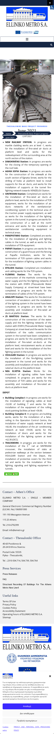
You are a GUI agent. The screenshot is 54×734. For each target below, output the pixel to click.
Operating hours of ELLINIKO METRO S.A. (22, 614)
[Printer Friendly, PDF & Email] (11, 474)
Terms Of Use (9, 601)
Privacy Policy (10, 604)
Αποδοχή (27, 706)
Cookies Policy (10, 607)
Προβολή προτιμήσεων (27, 721)
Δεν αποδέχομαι (27, 713)
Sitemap (7, 617)
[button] (50, 676)
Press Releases (10, 574)
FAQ (4, 579)
